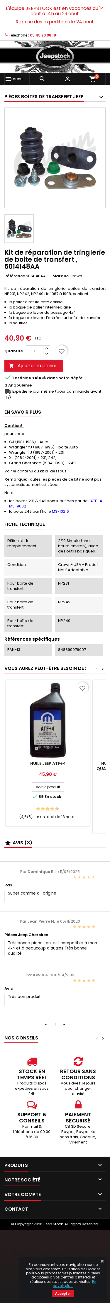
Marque (61, 276)
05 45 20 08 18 (43, 35)
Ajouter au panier (33, 365)
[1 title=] (36, 809)
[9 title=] (55, 809)
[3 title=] (41, 809)
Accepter (63, 1294)
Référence (14, 276)
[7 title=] (50, 809)
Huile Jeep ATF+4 (48, 763)
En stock (37, 377)
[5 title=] (46, 809)
